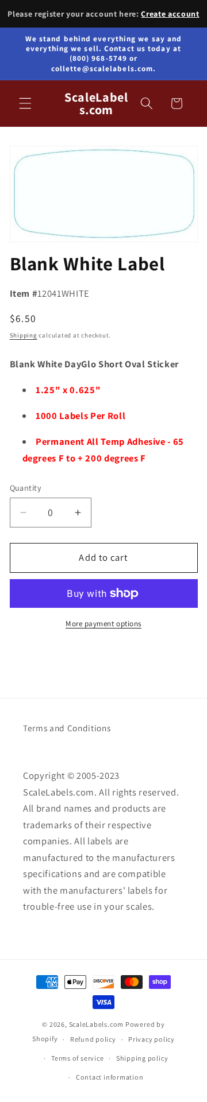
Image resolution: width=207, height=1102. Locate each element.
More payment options (103, 623)
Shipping (23, 335)
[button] (25, 103)
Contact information (110, 1077)
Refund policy (93, 1039)
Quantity (26, 487)
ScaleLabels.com (96, 1024)
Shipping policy (142, 1058)
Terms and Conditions (66, 728)
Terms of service (77, 1058)
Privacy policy (151, 1039)
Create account (170, 14)
